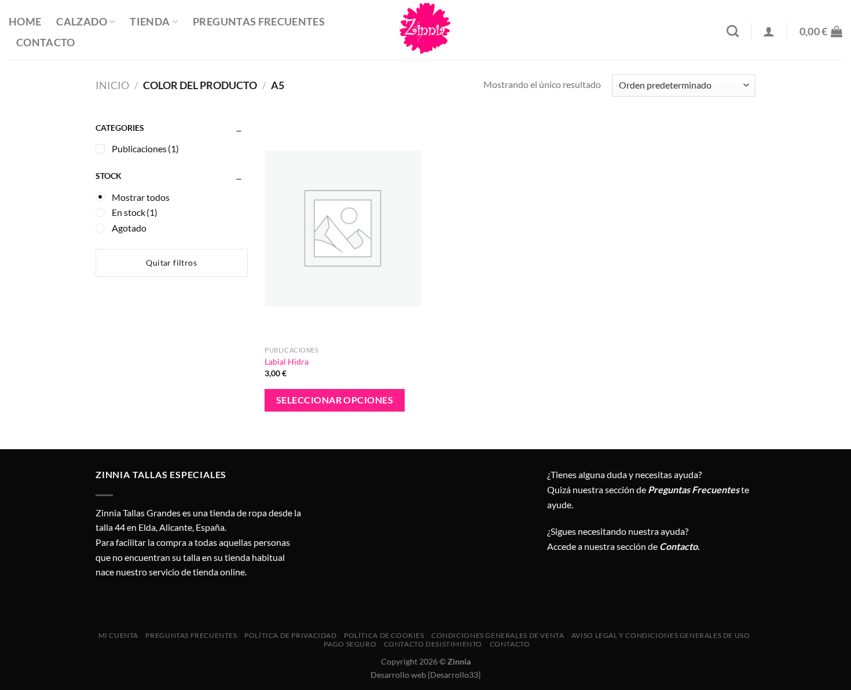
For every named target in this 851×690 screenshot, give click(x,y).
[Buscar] (733, 31)
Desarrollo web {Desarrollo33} (425, 675)
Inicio (112, 85)
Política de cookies (384, 635)
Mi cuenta (118, 635)
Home (25, 22)
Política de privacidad (290, 635)
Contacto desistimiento (433, 644)
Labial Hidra (287, 361)
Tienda (150, 22)
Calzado (81, 22)
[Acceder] (769, 31)
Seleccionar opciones (334, 400)
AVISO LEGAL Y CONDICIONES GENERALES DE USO (660, 635)
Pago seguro (350, 644)
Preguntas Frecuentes (259, 22)
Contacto (45, 42)
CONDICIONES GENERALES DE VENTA (497, 635)
